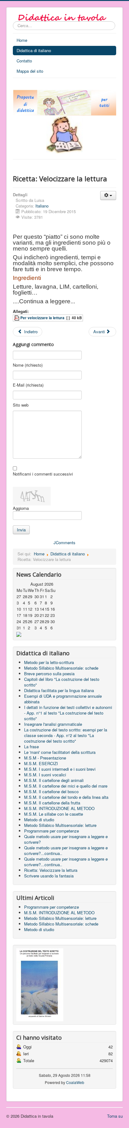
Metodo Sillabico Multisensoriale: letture (60, 825)
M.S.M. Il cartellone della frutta (52, 803)
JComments (64, 542)
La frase (31, 747)
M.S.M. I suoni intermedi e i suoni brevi (59, 769)
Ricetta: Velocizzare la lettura (50, 870)
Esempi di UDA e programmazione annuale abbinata (63, 699)
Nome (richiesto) (28, 365)
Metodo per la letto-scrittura (49, 662)
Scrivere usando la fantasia (49, 876)
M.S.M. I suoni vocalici (45, 775)
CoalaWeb (75, 1082)
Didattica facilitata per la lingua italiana (59, 690)
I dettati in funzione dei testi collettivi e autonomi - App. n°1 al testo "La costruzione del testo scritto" (68, 712)
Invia (21, 530)
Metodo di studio (39, 820)
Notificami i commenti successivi (43, 474)
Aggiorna (21, 508)
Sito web (20, 405)
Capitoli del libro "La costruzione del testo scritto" (61, 682)
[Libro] (39, 984)
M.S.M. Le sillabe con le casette (53, 814)
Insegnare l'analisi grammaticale (53, 724)
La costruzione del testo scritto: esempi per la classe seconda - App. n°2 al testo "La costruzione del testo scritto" (65, 735)
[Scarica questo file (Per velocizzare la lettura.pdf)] (17, 317)
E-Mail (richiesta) (28, 385)
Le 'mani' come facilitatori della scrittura (59, 752)
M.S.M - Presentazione (45, 758)
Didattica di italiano (34, 50)
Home (22, 40)
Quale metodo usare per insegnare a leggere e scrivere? (66, 839)
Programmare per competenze (51, 831)
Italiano (42, 206)
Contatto (24, 61)
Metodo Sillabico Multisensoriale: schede (61, 668)
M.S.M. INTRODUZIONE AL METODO (59, 808)
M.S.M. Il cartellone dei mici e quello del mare (65, 786)
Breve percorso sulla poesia (49, 673)
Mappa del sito (30, 71)
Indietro (30, 331)
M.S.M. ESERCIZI (41, 763)
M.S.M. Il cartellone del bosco (51, 791)
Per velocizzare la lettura (42, 317)
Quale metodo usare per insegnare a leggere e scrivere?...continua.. (66, 850)
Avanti (99, 331)
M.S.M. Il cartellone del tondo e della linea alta (66, 797)
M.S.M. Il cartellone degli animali (54, 780)
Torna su (115, 1116)
